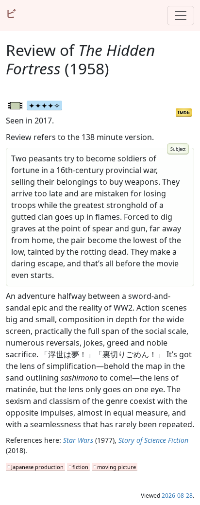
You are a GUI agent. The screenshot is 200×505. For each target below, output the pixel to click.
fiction (80, 466)
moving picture (116, 466)
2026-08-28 (177, 495)
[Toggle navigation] (180, 15)
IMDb (184, 112)
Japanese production (37, 466)
